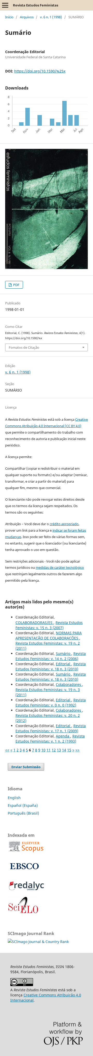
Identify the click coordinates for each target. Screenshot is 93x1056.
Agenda (63, 736)
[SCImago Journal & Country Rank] (38, 941)
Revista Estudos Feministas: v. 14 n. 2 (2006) (51, 656)
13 (59, 750)
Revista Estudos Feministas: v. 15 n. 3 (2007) (49, 625)
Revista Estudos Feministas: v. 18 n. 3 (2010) (51, 666)
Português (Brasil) (23, 813)
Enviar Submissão (26, 767)
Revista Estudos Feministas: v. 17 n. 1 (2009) (51, 728)
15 (69, 750)
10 (43, 750)
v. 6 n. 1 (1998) (51, 17)
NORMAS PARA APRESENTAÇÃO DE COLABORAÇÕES (49, 635)
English (14, 797)
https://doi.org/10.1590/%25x (39, 71)
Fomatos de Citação (24, 347)
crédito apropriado (64, 524)
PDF (15, 284)
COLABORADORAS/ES (34, 622)
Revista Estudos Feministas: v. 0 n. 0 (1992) (51, 702)
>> (77, 750)
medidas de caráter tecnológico (60, 567)
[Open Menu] (5, 5)
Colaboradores (69, 684)
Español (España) (23, 805)
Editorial (63, 663)
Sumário (63, 653)
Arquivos (27, 17)
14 (64, 750)
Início (9, 17)
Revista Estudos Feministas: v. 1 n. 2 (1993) (50, 739)
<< (7, 750)
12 (54, 750)
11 (49, 750)
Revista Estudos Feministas (35, 5)
